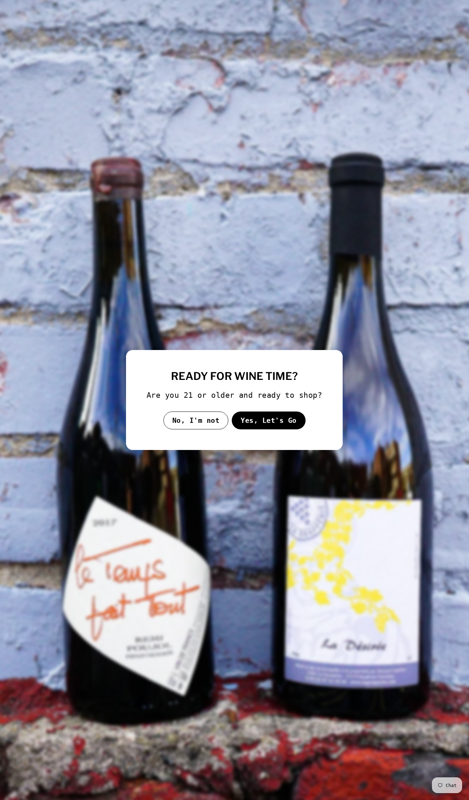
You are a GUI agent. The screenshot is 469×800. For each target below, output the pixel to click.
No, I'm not (196, 420)
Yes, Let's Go (269, 420)
